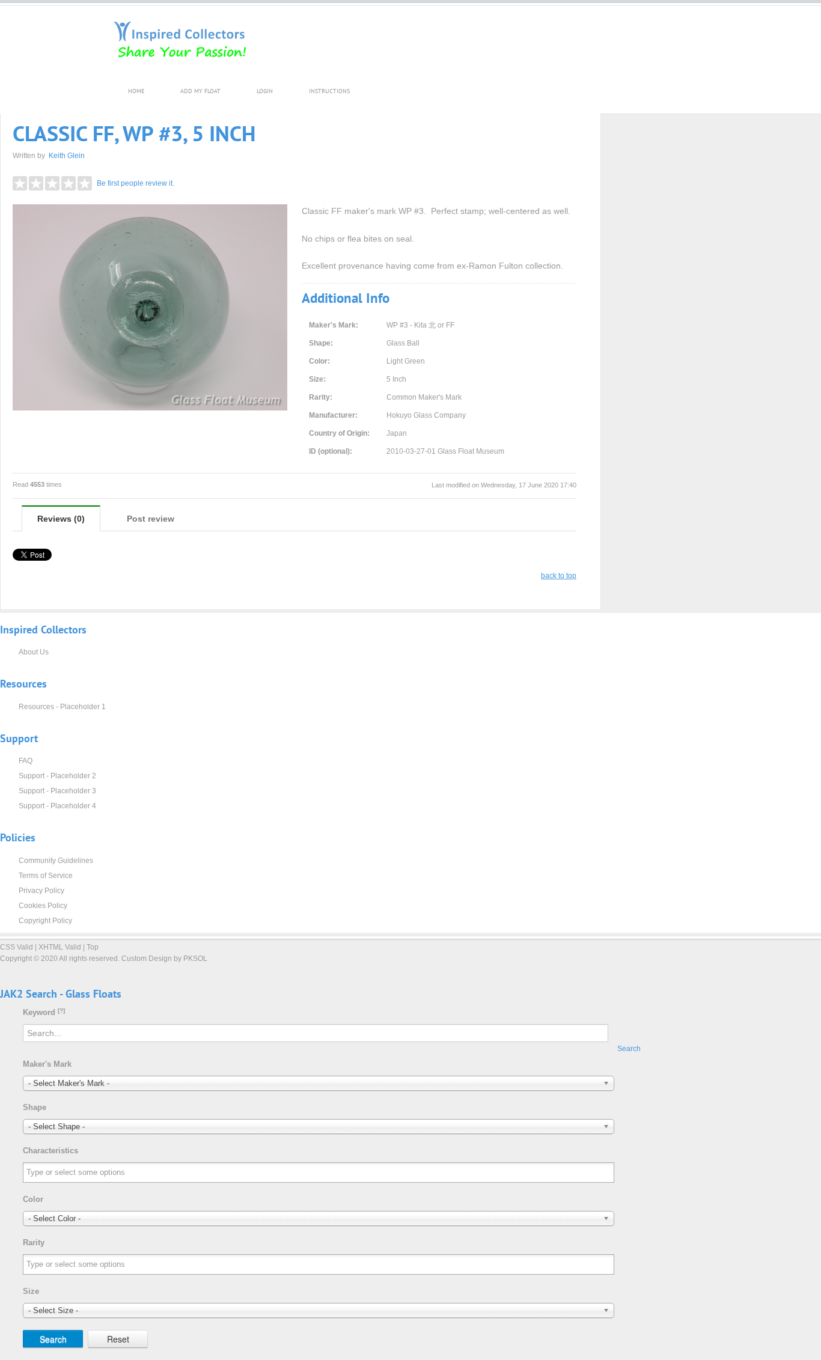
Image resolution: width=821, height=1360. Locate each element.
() (61, 518)
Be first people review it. (135, 183)
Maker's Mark (47, 1064)
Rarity (33, 1242)
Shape (34, 1107)
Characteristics (50, 1150)
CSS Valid (16, 947)
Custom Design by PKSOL (164, 958)
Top (93, 947)
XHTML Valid (59, 947)
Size (31, 1291)
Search (629, 1048)
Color (33, 1199)
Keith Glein (67, 155)
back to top (558, 576)
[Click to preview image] (150, 307)
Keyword (44, 1012)
